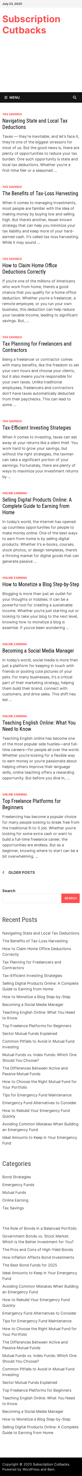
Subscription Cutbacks (31, 24)
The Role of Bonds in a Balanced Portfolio (39, 1228)
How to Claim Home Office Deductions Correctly (29, 268)
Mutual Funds (14, 1192)
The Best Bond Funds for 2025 (29, 1265)
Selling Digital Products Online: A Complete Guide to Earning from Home (37, 506)
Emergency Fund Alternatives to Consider (39, 1103)
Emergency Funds (18, 1184)
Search (8, 891)
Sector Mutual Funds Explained (29, 1033)
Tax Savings (12, 114)
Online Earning (14, 493)
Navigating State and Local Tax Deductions (40, 933)
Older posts (21, 872)
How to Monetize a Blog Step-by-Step (40, 584)
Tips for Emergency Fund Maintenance (36, 1095)
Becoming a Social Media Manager (38, 651)
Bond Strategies (16, 1177)
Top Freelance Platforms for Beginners (36, 1026)
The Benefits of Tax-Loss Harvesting (40, 193)
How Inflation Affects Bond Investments (38, 1257)
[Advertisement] (41, 67)
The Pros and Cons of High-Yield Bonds (37, 1249)
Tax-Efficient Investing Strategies (36, 428)
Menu (14, 97)
